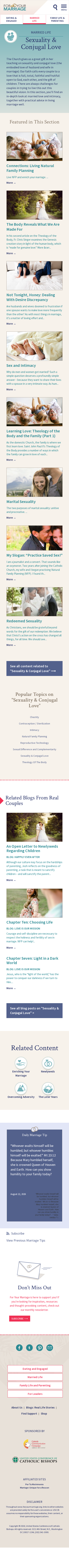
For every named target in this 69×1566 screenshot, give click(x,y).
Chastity (34, 717)
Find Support (29, 1413)
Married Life (34, 19)
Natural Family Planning (34, 736)
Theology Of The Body (34, 762)
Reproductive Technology (34, 742)
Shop (44, 1413)
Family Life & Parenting (57, 19)
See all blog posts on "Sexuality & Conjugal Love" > (34, 1010)
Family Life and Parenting (35, 1385)
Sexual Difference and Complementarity (34, 749)
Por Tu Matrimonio (34, 1484)
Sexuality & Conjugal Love (35, 755)
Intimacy (34, 730)
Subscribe (17, 1233)
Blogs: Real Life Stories (40, 1407)
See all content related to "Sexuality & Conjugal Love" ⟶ (33, 668)
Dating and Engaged (35, 1369)
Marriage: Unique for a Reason (34, 1487)
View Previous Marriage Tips (25, 1240)
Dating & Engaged (11, 19)
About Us (16, 1407)
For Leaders (35, 1394)
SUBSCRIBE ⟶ (19, 1318)
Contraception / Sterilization (34, 723)
